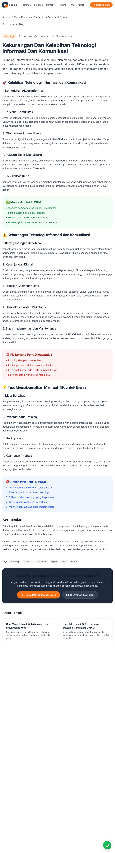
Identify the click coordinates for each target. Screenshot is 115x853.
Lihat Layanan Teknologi (80, 594)
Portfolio (50, 4)
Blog (16, 17)
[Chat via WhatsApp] (107, 845)
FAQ (72, 4)
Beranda (26, 4)
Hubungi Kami (103, 4)
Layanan (38, 4)
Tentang (62, 4)
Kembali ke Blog (15, 24)
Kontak (81, 4)
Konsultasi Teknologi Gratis (40, 594)
